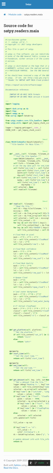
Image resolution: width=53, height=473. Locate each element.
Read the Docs (11, 468)
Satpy (28, 4)
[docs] (44, 139)
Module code (14, 14)
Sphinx (17, 465)
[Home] (5, 14)
